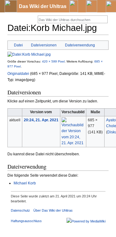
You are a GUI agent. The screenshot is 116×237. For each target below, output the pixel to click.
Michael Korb (25, 183)
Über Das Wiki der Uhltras (53, 210)
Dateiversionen (44, 45)
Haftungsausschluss (26, 221)
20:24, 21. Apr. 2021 (41, 120)
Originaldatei (18, 73)
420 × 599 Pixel (53, 61)
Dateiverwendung (80, 45)
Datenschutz (20, 210)
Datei (18, 45)
